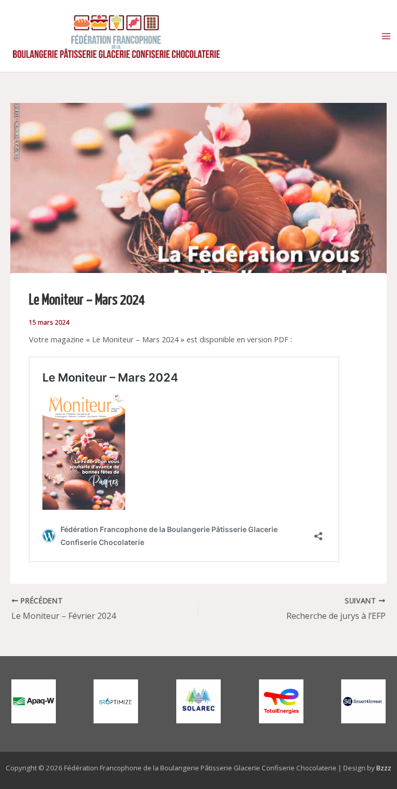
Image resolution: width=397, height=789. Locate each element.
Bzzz (383, 767)
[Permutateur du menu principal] (386, 36)
